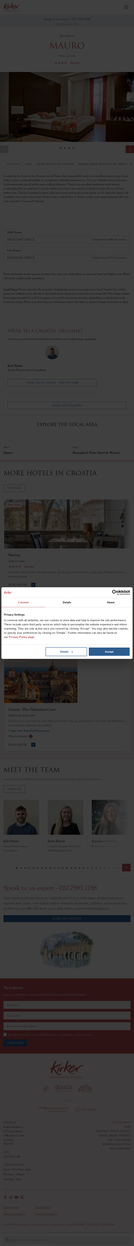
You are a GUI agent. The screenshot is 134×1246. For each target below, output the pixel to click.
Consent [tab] (23, 602)
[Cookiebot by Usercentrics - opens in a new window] (114, 592)
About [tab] (111, 602)
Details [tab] (67, 602)
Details (64, 651)
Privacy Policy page (21, 636)
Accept (109, 651)
